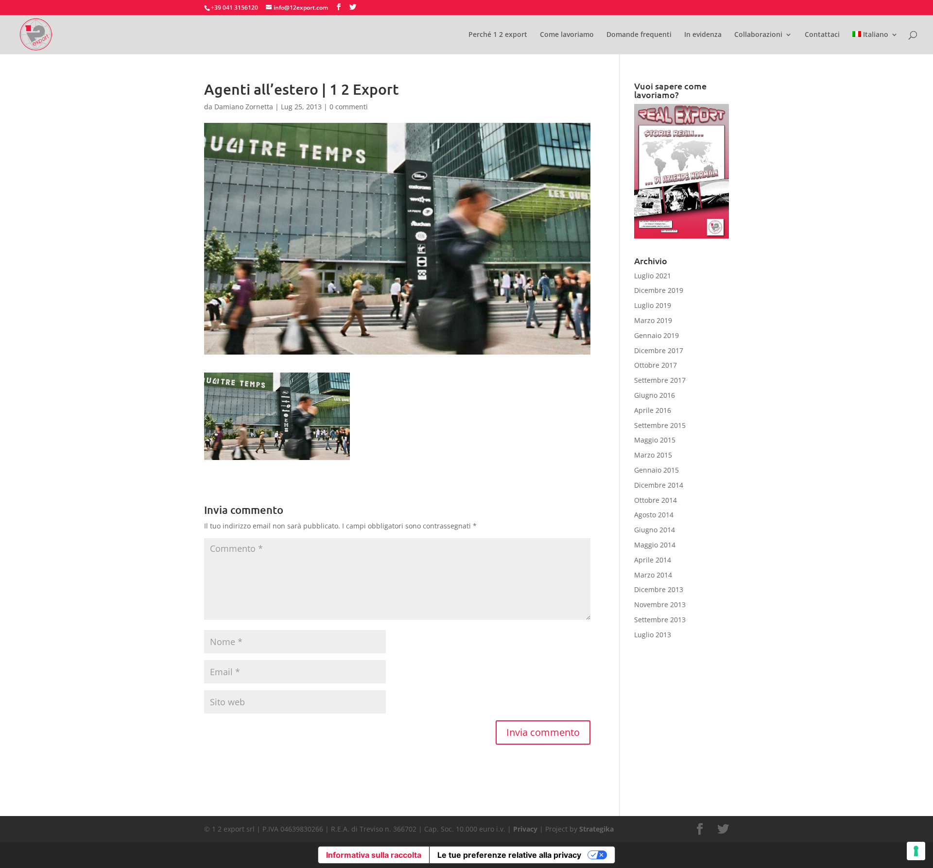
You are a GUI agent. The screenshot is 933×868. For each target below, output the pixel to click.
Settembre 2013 (660, 619)
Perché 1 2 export (497, 35)
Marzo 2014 (653, 574)
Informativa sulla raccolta (373, 855)
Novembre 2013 (660, 604)
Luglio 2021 (652, 275)
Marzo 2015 (653, 455)
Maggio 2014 (654, 544)
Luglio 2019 (652, 305)
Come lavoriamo (567, 35)
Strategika (596, 829)
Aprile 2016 (652, 410)
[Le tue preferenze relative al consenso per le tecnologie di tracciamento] (916, 851)
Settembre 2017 (660, 380)
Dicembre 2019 (658, 290)
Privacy (525, 829)
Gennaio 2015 (656, 470)
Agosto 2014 (654, 514)
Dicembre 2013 (658, 589)
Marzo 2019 (653, 320)
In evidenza (703, 35)
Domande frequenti (639, 35)
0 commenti (348, 106)
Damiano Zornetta (243, 106)
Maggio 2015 (654, 439)
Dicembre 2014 (658, 485)
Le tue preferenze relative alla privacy (509, 855)
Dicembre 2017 (658, 350)
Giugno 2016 (654, 395)
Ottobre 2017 (655, 365)
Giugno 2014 (654, 529)
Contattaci (822, 35)
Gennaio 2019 (656, 335)
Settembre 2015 (660, 425)
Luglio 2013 (652, 634)
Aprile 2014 (652, 559)
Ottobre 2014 (655, 500)
